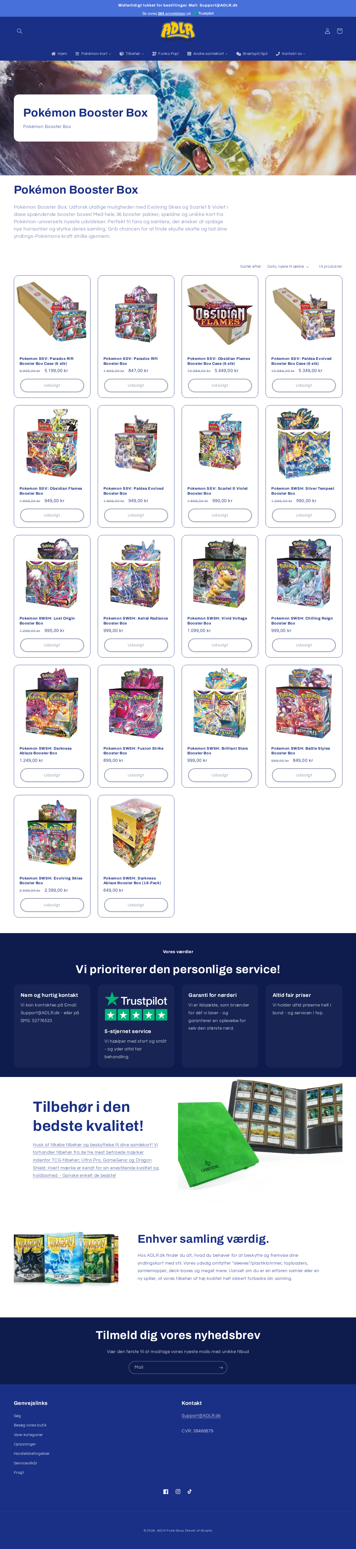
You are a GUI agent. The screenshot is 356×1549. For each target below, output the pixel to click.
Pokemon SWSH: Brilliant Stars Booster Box (217, 750)
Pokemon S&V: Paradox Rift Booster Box (130, 360)
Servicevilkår (26, 1463)
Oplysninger (25, 1444)
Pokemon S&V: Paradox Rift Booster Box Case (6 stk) (47, 360)
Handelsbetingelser (32, 1454)
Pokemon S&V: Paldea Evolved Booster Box (133, 490)
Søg (17, 1416)
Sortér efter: (251, 267)
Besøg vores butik (30, 1425)
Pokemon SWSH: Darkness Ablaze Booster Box (46, 750)
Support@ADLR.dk (201, 1415)
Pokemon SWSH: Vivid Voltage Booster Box (217, 620)
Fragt (19, 1473)
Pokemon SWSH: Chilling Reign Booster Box (302, 620)
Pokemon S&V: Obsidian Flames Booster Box (51, 490)
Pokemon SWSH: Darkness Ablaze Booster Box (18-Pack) (132, 880)
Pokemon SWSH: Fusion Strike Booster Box (133, 750)
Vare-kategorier (28, 1435)
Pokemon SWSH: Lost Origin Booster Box (47, 620)
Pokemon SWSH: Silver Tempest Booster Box (302, 490)
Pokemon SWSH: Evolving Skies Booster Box (51, 880)
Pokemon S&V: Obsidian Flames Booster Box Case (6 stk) (218, 360)
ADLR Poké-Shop (170, 1530)
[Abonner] (221, 1367)
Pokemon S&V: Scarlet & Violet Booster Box (217, 490)
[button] (20, 31)
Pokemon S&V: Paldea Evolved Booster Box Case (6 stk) (301, 360)
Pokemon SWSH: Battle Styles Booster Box (300, 750)
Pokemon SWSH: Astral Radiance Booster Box (135, 620)
